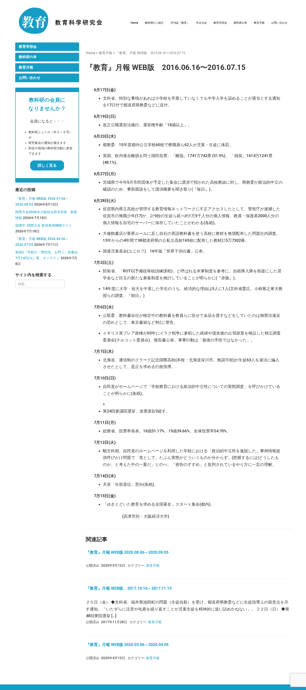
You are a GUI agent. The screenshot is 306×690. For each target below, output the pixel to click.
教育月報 (259, 22)
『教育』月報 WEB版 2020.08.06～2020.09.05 (127, 552)
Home (134, 22)
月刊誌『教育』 (179, 22)
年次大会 (201, 22)
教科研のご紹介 (154, 22)
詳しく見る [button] (47, 165)
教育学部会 (220, 22)
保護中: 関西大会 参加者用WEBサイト (43, 225)
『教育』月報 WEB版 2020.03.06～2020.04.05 (127, 644)
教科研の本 (240, 22)
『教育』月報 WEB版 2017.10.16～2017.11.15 (129, 588)
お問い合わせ (279, 22)
